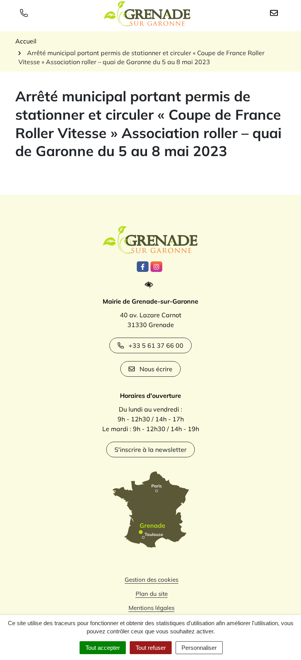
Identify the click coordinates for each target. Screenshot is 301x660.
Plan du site (152, 593)
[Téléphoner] (25, 12)
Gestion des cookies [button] (151, 579)
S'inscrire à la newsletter (150, 449)
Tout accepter (102, 647)
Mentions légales (151, 607)
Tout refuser (151, 647)
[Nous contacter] (275, 12)
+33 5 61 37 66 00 (156, 345)
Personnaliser (199, 647)
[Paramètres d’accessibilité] (150, 285)
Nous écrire (156, 369)
